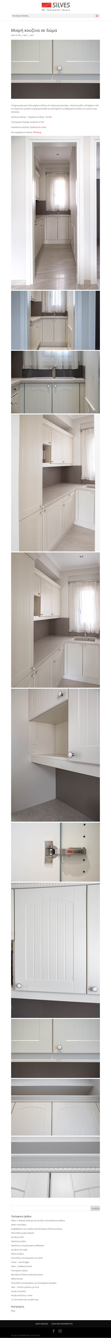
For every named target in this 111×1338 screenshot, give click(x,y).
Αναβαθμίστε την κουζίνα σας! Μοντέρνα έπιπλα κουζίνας (36, 1229)
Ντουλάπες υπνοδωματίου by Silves (27, 1258)
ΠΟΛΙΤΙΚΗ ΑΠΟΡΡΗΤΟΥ (62, 1323)
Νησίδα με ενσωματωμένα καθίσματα (27, 1245)
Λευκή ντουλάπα (18, 1291)
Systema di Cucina (38, 127)
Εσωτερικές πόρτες (19, 1270)
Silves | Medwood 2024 (21, 1266)
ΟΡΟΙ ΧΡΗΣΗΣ (41, 1323)
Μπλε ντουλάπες (18, 1224)
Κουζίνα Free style (19, 1249)
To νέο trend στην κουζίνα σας (24, 1299)
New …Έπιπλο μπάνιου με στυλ (25, 1287)
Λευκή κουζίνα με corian (21, 1295)
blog (13, 1310)
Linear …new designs (20, 1262)
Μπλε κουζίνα (17, 1253)
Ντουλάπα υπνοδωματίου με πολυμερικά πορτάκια (33, 1283)
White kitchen (17, 1278)
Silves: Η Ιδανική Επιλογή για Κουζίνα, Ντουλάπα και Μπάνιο (38, 1220)
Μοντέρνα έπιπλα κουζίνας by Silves (27, 1274)
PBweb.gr (37, 132)
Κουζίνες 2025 (17, 1237)
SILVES (18, 35)
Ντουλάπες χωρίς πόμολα (22, 1233)
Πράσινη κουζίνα (18, 1241)
